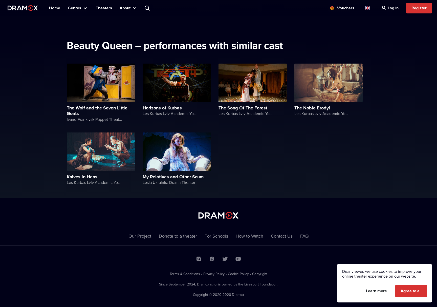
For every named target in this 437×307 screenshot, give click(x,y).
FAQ (304, 236)
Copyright (259, 273)
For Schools (216, 236)
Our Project (139, 236)
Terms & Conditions (185, 273)
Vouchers (345, 8)
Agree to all (411, 291)
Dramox (23, 8)
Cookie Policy (238, 273)
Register (419, 8)
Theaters (104, 8)
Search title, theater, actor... (148, 8)
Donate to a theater (178, 236)
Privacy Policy (214, 273)
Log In (393, 8)
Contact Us (282, 236)
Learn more (376, 291)
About (125, 8)
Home (54, 8)
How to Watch (249, 236)
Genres (74, 8)
